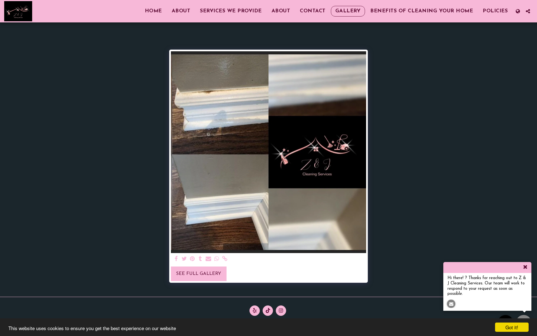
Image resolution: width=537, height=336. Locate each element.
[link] (225, 259)
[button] (528, 11)
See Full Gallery (198, 274)
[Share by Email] (208, 259)
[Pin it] (192, 259)
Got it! (511, 327)
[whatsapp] (217, 259)
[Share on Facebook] (176, 259)
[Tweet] (184, 259)
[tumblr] (200, 259)
